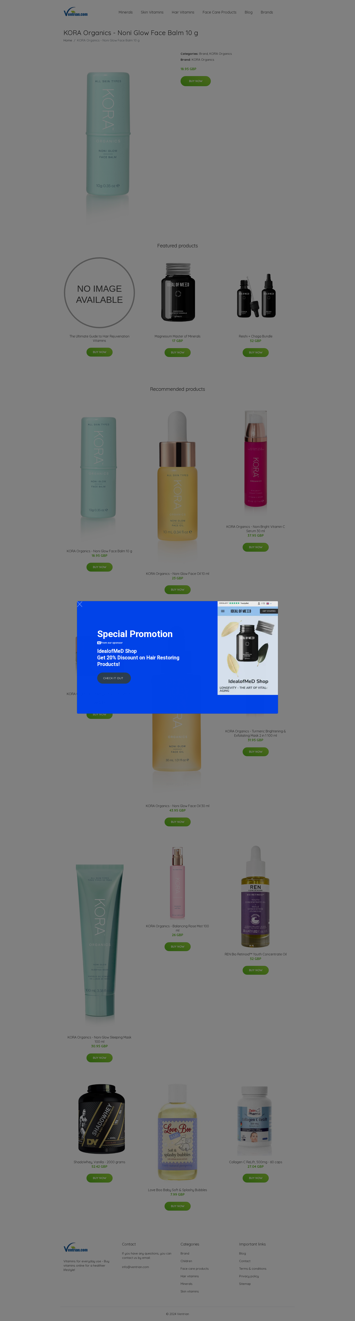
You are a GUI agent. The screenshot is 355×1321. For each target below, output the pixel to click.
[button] (114, 681)
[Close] (79, 607)
